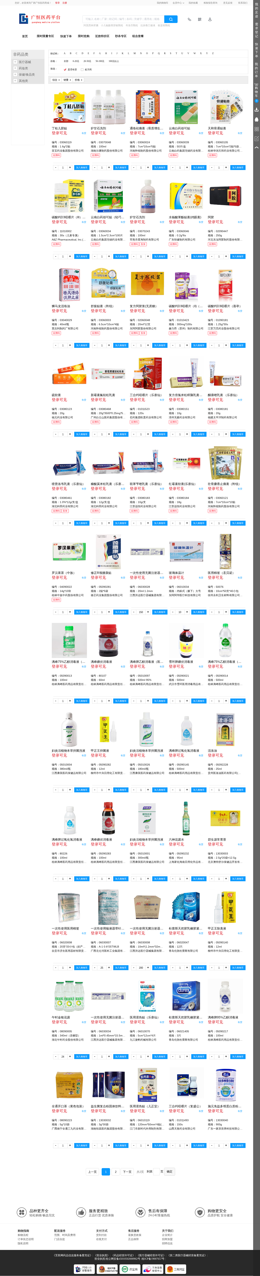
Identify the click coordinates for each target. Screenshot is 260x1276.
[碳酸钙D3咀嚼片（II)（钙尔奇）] (186, 284)
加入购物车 (82, 167)
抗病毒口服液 (147, 25)
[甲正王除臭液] (225, 907)
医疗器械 (25, 62)
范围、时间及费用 (65, 1234)
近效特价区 (102, 36)
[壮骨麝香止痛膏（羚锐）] (225, 462)
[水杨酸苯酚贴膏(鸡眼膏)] (186, 196)
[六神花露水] (186, 818)
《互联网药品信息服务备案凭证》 (73, 1255)
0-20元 (76, 61)
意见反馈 (227, 3)
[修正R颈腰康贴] (108, 551)
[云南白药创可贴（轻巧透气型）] (108, 196)
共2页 (140, 1171)
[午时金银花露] (69, 996)
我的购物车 (162, 3)
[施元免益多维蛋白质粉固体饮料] (225, 1085)
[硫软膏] (69, 373)
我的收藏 (193, 3)
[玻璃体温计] (186, 551)
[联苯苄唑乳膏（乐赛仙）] (147, 462)
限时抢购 (83, 36)
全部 (66, 61)
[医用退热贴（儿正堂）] (147, 1085)
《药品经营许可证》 (123, 1255)
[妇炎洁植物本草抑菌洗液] (69, 729)
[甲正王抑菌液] (108, 729)
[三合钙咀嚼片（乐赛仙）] (147, 373)
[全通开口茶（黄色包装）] (69, 1085)
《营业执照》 (102, 1255)
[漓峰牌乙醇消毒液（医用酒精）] (147, 640)
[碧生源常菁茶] (225, 818)
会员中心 (177, 3)
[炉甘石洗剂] (108, 107)
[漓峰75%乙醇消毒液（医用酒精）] (225, 640)
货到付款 (101, 1234)
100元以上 (114, 61)
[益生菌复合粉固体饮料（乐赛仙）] (108, 1085)
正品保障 (133, 1239)
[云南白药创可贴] (186, 107)
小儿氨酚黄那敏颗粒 (112, 25)
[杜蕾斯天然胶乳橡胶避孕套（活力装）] (186, 907)
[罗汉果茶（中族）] (69, 551)
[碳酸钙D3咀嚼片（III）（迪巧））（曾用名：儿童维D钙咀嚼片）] (69, 196)
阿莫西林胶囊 (91, 25)
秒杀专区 (121, 36)
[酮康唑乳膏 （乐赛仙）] (225, 373)
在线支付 (101, 1239)
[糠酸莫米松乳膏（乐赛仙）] (108, 462)
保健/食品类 (27, 74)
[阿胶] (225, 196)
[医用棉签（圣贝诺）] (225, 551)
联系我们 (242, 3)
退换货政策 (134, 1234)
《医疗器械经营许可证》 (151, 1255)
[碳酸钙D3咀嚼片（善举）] (225, 284)
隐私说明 (23, 1243)
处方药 (88, 69)
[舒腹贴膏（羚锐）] (108, 284)
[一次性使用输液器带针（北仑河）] (108, 907)
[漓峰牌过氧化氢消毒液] (186, 729)
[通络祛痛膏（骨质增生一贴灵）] (147, 107)
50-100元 (100, 61)
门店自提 (59, 1239)
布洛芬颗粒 (132, 25)
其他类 (23, 80)
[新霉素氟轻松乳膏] (108, 373)
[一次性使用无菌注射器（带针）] (147, 551)
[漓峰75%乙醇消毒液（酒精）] (69, 640)
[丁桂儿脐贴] (69, 107)
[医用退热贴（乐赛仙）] (147, 996)
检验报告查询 (210, 3)
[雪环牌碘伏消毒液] (186, 640)
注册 (64, 3)
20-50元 (87, 61)
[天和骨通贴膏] (225, 107)
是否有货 (72, 69)
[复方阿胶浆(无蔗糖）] (147, 284)
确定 (169, 1171)
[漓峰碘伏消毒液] (108, 640)
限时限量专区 (45, 36)
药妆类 (23, 68)
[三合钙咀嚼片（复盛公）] (186, 1085)
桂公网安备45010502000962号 (123, 1258)
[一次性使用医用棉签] (69, 907)
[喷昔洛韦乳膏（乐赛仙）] (69, 462)
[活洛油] (225, 729)
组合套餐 (138, 36)
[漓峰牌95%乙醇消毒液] (225, 996)
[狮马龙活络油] (69, 284)
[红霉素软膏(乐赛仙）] (186, 462)
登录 (57, 3)
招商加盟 (167, 1239)
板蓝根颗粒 (164, 25)
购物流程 (23, 1234)
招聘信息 (167, 1243)
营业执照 (99, 1258)
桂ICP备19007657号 (153, 1258)
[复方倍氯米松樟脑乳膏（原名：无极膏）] (186, 373)
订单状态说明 (26, 1239)
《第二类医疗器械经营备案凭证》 (187, 1255)
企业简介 (167, 1234)
